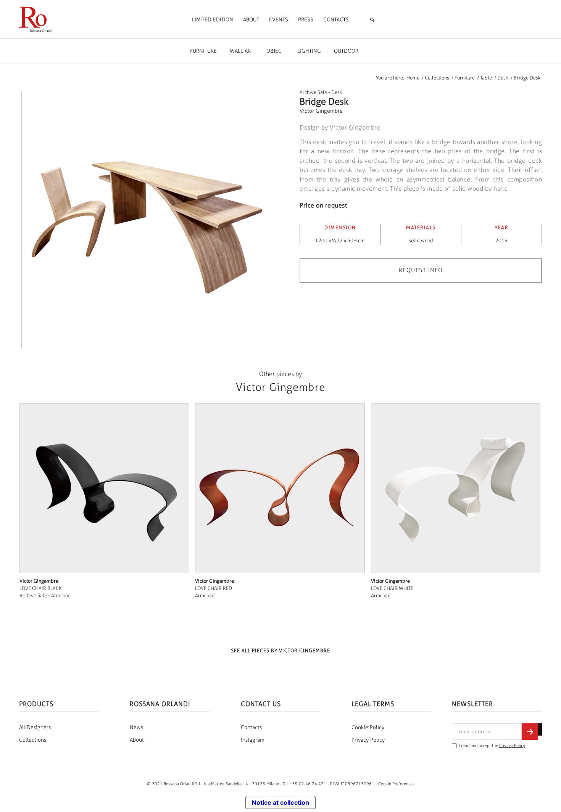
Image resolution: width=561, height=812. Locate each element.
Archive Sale (313, 92)
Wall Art (241, 51)
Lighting (309, 51)
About (137, 740)
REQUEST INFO (421, 270)
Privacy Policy (368, 740)
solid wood (421, 240)
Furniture (203, 51)
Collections (32, 740)
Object (275, 51)
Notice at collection (280, 802)
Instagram (252, 740)
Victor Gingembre (321, 111)
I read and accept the (492, 746)
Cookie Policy (367, 727)
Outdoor (346, 51)
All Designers (35, 727)
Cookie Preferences (396, 783)
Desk (336, 92)
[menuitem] (212, 19)
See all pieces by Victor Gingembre (280, 650)
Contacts (251, 727)
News (136, 727)
